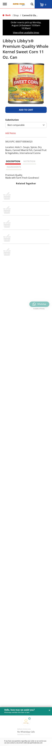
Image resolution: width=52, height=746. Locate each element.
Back (8, 15)
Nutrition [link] (29, 161)
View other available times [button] (26, 32)
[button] (26, 110)
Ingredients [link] (14, 166)
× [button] (49, 710)
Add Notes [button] (10, 133)
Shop (16, 15)
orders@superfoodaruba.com (33, 743)
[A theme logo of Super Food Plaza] (18, 3)
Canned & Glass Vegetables (36, 15)
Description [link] (13, 161)
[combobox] (26, 125)
